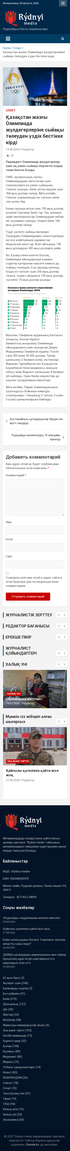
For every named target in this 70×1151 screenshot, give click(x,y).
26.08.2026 (13, 784)
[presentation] (58, 615)
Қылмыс (8, 1051)
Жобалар (9, 1020)
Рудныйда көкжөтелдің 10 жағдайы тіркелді (36, 437)
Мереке (8, 1062)
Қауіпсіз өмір (11, 1041)
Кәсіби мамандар (14, 1035)
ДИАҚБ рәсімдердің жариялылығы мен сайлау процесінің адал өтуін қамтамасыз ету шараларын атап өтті (34, 959)
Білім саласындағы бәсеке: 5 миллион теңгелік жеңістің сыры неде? (34, 775)
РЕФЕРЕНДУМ (12, 1077)
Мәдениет (9, 1056)
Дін (5, 1009)
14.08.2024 (12, 149)
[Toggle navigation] (8, 38)
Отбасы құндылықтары (19, 1067)
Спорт (11, 110)
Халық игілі (10, 1109)
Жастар (8, 1014)
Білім (10, 761)
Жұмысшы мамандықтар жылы (24, 1025)
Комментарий (16, 475)
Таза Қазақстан (13, 1093)
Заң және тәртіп (13, 1030)
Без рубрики (11, 993)
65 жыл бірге (11, 978)
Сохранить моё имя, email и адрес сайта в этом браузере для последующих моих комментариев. (34, 582)
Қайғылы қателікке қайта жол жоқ (26, 929)
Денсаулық (10, 1004)
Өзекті (7, 1072)
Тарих (6, 1098)
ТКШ (6, 1104)
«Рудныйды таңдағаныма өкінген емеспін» (31, 918)
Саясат (7, 1083)
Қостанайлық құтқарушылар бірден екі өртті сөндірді (36, 421)
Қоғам (7, 1046)
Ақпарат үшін (12, 983)
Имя (8, 522)
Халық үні (13, 693)
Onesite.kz (32, 1144)
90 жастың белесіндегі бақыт (31, 699)
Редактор (28, 149)
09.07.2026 (13, 703)
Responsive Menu (63, 3)
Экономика (10, 1119)
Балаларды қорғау (15, 988)
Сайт (9, 556)
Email (9, 539)
